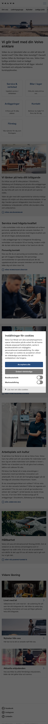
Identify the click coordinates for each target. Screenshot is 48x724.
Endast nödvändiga (24, 371)
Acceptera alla (24, 364)
